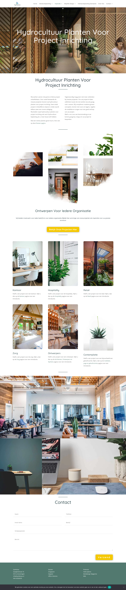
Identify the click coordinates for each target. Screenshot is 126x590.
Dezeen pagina (40, 123)
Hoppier (50, 574)
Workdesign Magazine (90, 574)
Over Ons (101, 4)
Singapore (51, 572)
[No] (124, 587)
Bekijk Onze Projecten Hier (63, 229)
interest (86, 569)
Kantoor (17, 290)
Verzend (104, 557)
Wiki (84, 576)
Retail (86, 290)
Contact (108, 4)
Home (35, 4)
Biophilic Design (69, 4)
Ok (109, 587)
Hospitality (53, 290)
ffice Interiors (53, 576)
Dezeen (50, 569)
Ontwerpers (54, 353)
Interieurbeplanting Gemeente (87, 4)
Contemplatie (90, 354)
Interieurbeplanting (45, 4)
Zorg (15, 353)
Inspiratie (58, 4)
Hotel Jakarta (87, 572)
